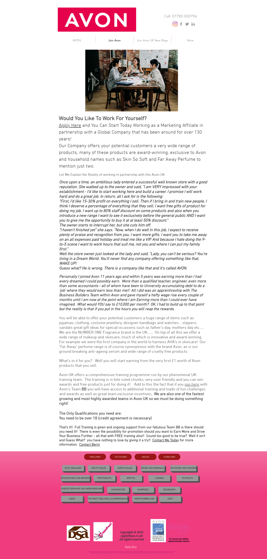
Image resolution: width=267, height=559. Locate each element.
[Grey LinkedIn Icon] (193, 24)
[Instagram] (175, 24)
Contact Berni (89, 445)
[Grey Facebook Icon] (181, 24)
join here (191, 384)
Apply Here (70, 126)
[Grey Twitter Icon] (187, 24)
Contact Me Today (165, 440)
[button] (75, 478)
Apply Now (131, 547)
